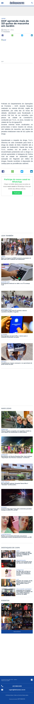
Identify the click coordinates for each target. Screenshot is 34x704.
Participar (17, 193)
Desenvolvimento (13, 699)
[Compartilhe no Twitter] (22, 35)
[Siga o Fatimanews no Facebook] (32, 680)
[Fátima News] (17, 2)
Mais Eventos (17, 631)
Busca (32, 3)
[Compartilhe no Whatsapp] (12, 35)
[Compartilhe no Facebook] (3, 35)
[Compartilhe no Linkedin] (32, 35)
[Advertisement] (17, 84)
